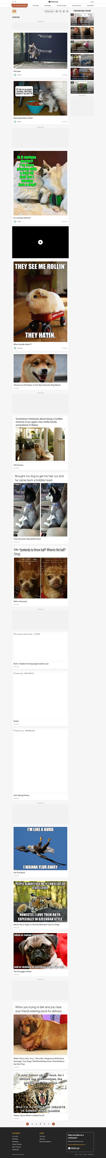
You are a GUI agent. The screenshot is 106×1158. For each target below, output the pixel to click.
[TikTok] (63, 11)
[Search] (15, 2)
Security (85, 1154)
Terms (76, 1154)
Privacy (80, 1154)
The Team (42, 1136)
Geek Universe (16, 1147)
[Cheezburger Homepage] (53, 2)
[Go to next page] (53, 1124)
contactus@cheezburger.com (76, 1144)
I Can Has (15, 1136)
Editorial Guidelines (45, 1141)
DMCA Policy (91, 1154)
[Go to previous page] (27, 1124)
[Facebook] (60, 11)
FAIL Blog (15, 1139)
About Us (42, 1139)
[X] (67, 11)
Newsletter (50, 11)
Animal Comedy (17, 1144)
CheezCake (15, 1149)
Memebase (15, 1141)
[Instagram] (56, 11)
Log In (92, 2)
